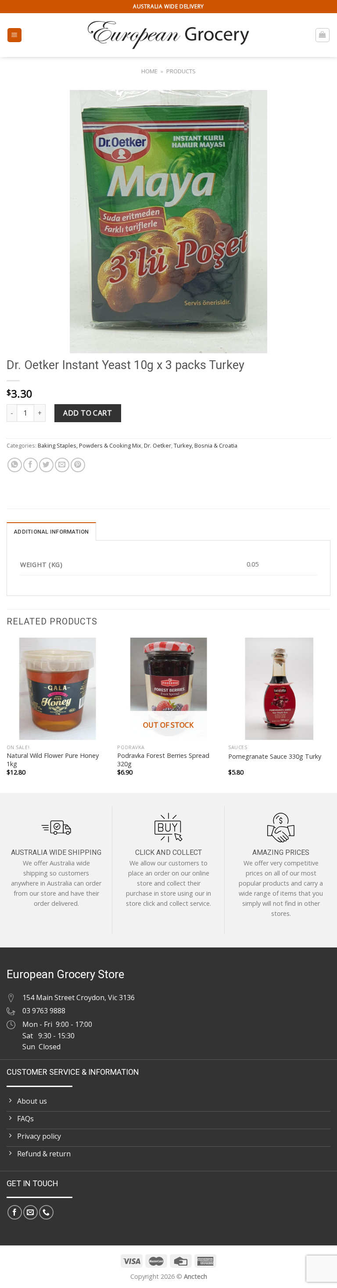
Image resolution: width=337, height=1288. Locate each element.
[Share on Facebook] (30, 465)
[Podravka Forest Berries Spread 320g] (168, 689)
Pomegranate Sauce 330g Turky (274, 757)
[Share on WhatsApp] (14, 465)
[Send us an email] (30, 1212)
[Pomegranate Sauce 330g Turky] (279, 689)
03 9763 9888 (43, 1010)
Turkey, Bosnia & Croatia (205, 445)
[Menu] (14, 35)
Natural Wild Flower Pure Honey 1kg (53, 760)
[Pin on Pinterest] (78, 465)
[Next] (330, 715)
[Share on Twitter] (46, 465)
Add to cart (87, 413)
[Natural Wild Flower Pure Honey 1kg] (58, 689)
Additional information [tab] (51, 531)
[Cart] (322, 35)
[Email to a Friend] (62, 465)
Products (181, 71)
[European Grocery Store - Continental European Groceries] (168, 35)
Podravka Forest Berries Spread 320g (163, 760)
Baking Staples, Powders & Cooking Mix (89, 445)
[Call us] (46, 1212)
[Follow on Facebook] (14, 1212)
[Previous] (7, 715)
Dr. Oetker (157, 445)
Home (149, 71)
